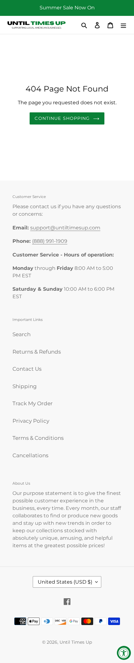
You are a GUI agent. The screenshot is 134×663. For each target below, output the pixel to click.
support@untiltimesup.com (65, 228)
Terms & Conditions (38, 438)
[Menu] (123, 25)
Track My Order (32, 403)
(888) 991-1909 (49, 241)
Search (21, 334)
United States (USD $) (65, 582)
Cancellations (30, 455)
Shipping (24, 386)
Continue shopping (62, 118)
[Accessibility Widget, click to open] (124, 653)
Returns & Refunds (36, 352)
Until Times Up (76, 642)
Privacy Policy (30, 421)
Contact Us (26, 369)
